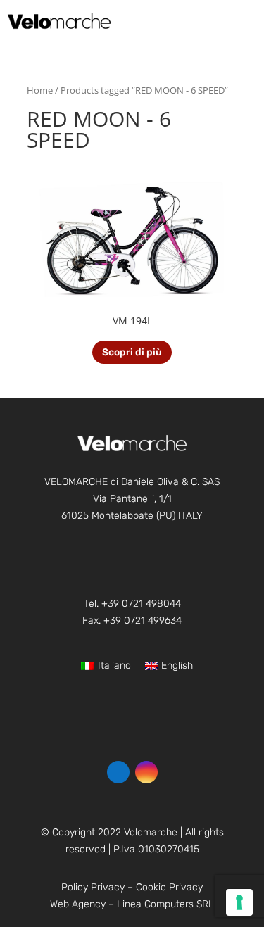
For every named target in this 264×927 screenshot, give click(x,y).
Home (40, 90)
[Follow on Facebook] (118, 772)
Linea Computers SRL (165, 904)
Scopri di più (132, 352)
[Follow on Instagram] (146, 772)
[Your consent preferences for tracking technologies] (239, 902)
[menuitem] (239, 20)
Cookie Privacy (169, 887)
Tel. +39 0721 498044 (132, 604)
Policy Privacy (93, 887)
